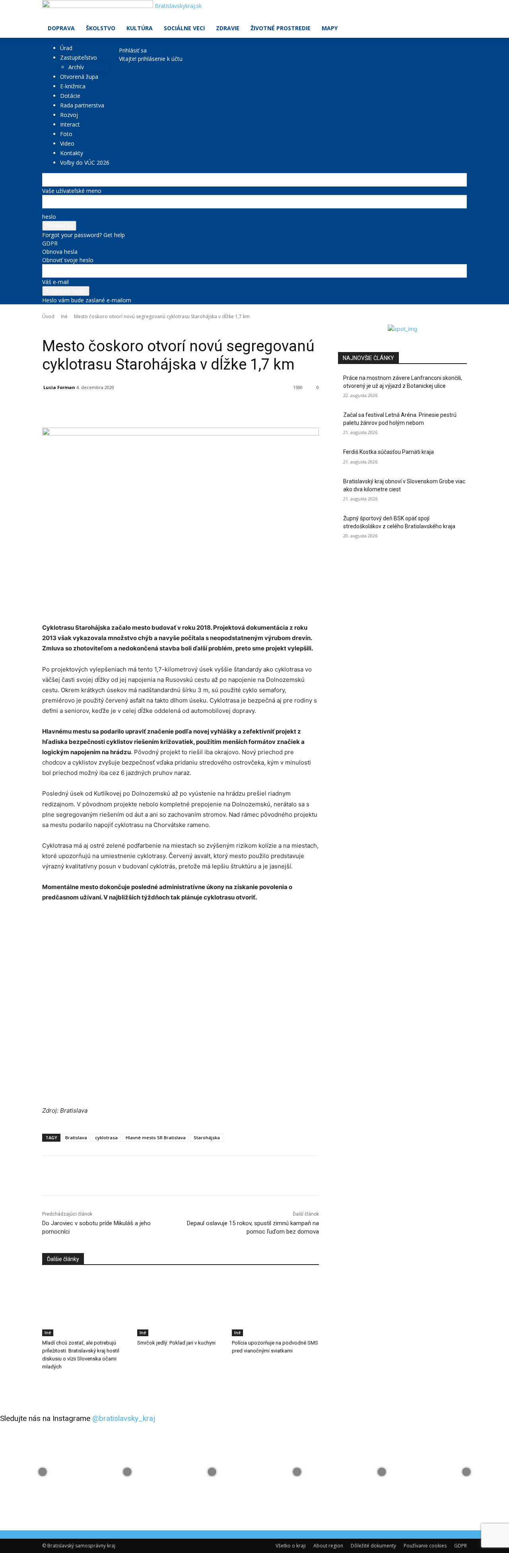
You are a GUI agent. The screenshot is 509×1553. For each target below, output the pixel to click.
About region (328, 1545)
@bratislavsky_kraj (123, 1418)
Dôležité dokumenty (373, 1545)
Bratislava (76, 1137)
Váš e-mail (55, 282)
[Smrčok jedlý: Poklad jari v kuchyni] (180, 1305)
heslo (49, 216)
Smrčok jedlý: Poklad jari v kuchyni (176, 1343)
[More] (225, 408)
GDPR (50, 243)
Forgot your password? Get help (83, 235)
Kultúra (139, 28)
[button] (457, 10)
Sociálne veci (184, 28)
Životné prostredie (281, 28)
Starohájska (207, 1137)
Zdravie (227, 28)
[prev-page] (44, 1383)
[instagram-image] (42, 1472)
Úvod (48, 316)
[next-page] (49, 1383)
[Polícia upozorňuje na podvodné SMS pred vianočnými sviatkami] (275, 1305)
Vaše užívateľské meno (71, 191)
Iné (64, 316)
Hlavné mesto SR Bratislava (156, 1137)
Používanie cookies (425, 1545)
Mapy (330, 28)
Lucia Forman (59, 387)
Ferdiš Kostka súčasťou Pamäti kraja (388, 452)
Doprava (61, 28)
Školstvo (100, 28)
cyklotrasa (106, 1137)
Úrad (66, 48)
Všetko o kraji (291, 1545)
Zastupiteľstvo (78, 57)
